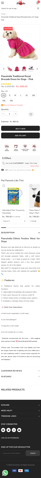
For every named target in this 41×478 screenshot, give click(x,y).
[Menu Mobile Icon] (2, 2)
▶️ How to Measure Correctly (12, 105)
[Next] (37, 69)
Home (3, 14)
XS (3, 95)
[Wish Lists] (31, 114)
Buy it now (21, 129)
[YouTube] (19, 430)
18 (6, 170)
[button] (6, 84)
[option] (20, 44)
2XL (33, 95)
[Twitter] (8, 430)
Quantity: (5, 109)
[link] (14, 196)
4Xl (11, 100)
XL (27, 95)
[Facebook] (3, 430)
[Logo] (21, 2)
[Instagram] (14, 430)
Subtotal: (5, 121)
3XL (4, 100)
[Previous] (4, 69)
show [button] (34, 166)
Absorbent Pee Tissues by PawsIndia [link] (13, 211)
